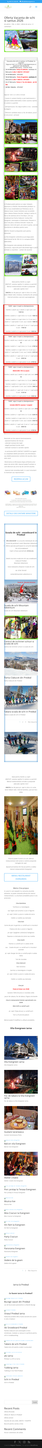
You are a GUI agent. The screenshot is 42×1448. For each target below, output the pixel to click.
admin (8, 24)
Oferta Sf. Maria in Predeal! (13, 1415)
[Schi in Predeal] (13, 1377)
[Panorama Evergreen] (11, 1246)
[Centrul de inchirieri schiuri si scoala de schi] (21, 639)
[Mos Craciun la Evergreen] (13, 1211)
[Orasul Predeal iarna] (10, 1311)
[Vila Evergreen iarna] (21, 1060)
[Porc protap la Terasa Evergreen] (15, 1187)
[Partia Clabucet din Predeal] (21, 675)
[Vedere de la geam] (11, 1258)
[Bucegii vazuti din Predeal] (13, 1299)
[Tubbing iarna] (14, 1365)
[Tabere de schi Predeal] (18, 1342)
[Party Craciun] (9, 1234)
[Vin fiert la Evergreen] (11, 1223)
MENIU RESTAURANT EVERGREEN (21, 877)
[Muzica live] (8, 1199)
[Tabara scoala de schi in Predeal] (21, 709)
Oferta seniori (8, 1418)
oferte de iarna (26, 24)
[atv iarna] (13, 1354)
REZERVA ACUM (21, 479)
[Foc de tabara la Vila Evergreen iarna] (21, 1094)
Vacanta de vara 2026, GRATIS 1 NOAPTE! (17, 1421)
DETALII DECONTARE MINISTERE (21, 513)
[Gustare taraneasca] (21, 1130)
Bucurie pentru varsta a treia (13, 1424)
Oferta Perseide (9, 1412)
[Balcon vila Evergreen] (12, 1141)
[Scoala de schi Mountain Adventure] (21, 603)
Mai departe (32, 722)
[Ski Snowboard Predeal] (13, 1325)
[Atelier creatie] (21, 1175)
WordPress (34, 1445)
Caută (35, 1402)
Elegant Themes (15, 1445)
